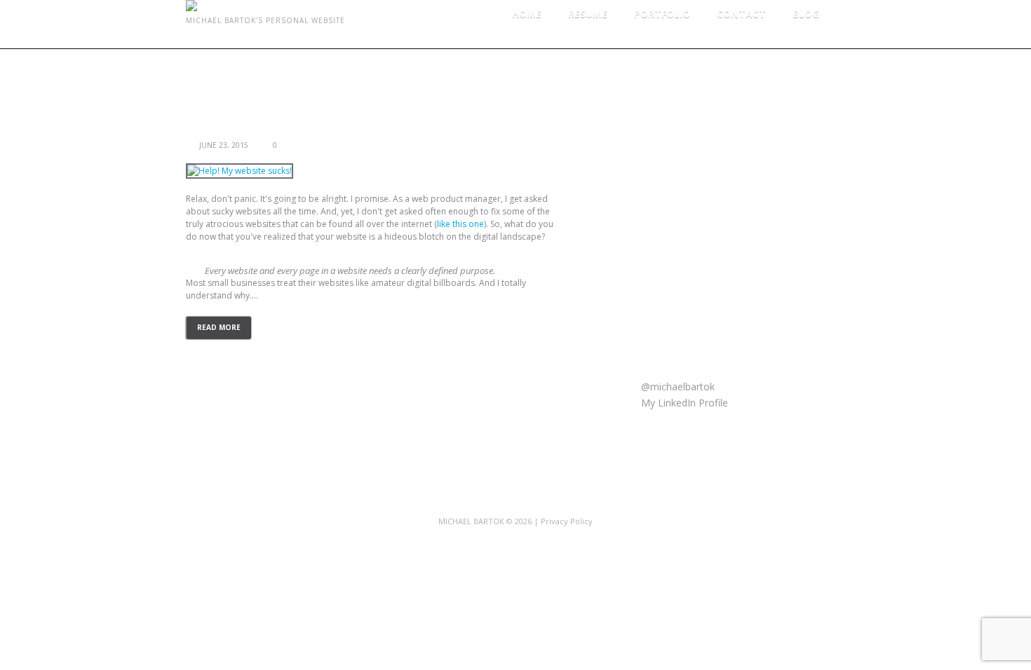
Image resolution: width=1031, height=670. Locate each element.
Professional (684, 152)
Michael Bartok (471, 521)
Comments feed (692, 280)
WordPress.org (689, 301)
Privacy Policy (567, 521)
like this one (460, 224)
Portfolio (662, 13)
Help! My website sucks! (249, 131)
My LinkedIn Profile (683, 402)
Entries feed (683, 259)
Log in (670, 238)
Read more (219, 327)
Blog (806, 13)
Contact (741, 13)
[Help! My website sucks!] (239, 171)
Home (526, 13)
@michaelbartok (676, 386)
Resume (587, 13)
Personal (676, 131)
